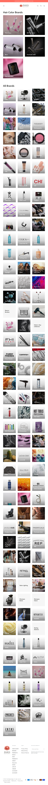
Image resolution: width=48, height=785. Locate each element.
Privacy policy (20, 780)
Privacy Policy (24, 748)
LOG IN (14, 767)
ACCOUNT (14, 773)
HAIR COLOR (15, 748)
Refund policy (14, 780)
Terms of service (7, 782)
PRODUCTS (15, 752)
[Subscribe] (44, 749)
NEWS (13, 765)
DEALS (13, 754)
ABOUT (14, 760)
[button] (37, 5)
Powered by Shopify (6, 780)
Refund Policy (24, 750)
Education (14, 763)
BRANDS (14, 750)
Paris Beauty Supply (10, 779)
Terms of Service (25, 752)
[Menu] (3, 5)
